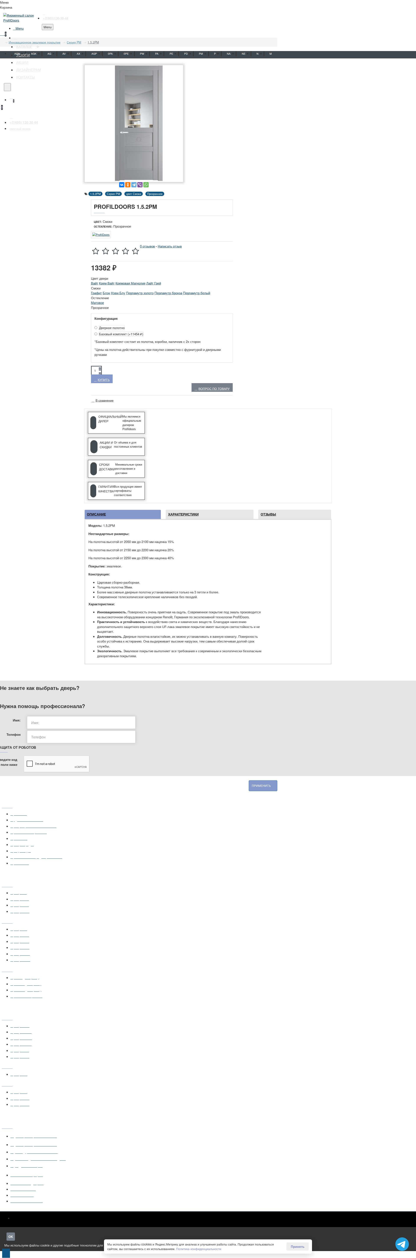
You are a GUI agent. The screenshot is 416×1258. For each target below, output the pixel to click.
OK (10, 1236)
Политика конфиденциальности (198, 1249)
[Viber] (140, 184)
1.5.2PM (93, 42)
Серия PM (74, 42)
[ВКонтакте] (121, 184)
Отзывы (268, 514)
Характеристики (183, 514)
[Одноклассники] (127, 184)
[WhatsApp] (146, 184)
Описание (96, 514)
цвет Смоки (133, 194)
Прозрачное (154, 194)
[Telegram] (133, 184)
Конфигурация (106, 318)
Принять (297, 1246)
